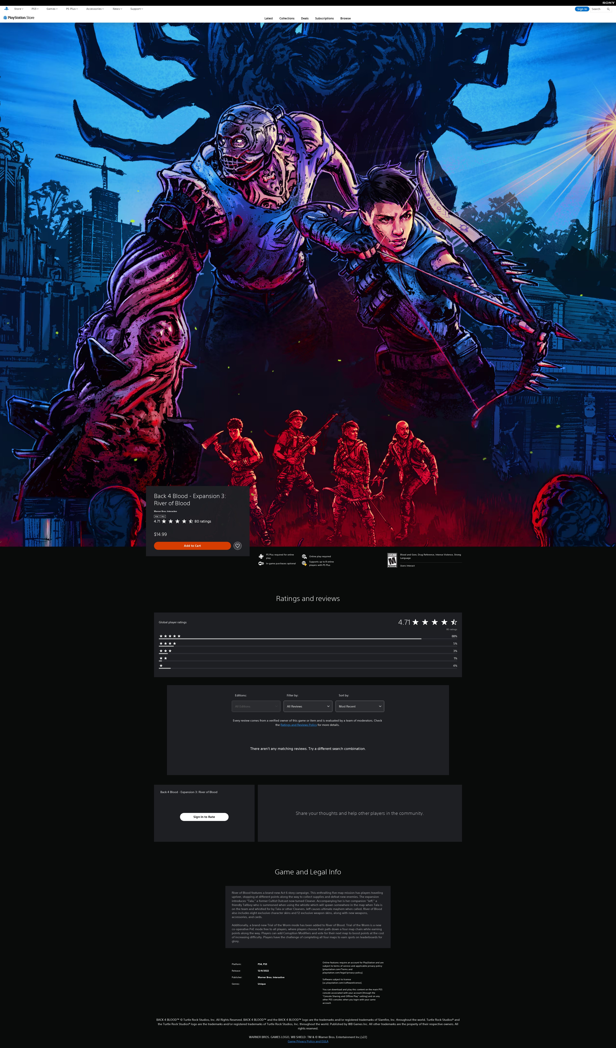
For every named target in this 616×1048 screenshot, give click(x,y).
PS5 (33, 8)
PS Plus (71, 8)
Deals (305, 18)
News (116, 8)
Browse (345, 18)
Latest (269, 18)
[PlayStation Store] (20, 17)
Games (50, 8)
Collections (287, 18)
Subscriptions (324, 18)
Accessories (94, 8)
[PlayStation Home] (6, 9)
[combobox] (256, 706)
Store (17, 8)
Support (135, 8)
